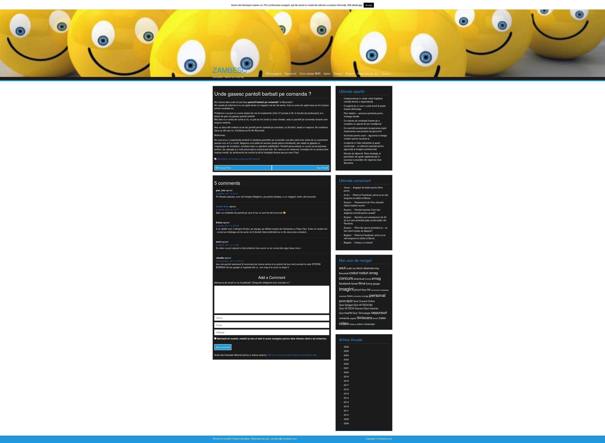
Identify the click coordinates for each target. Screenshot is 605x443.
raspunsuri (379, 312)
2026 (346, 346)
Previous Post (224, 167)
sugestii (353, 318)
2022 (346, 363)
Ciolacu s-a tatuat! (363, 242)
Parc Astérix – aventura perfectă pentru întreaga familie (363, 115)
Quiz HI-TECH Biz (363, 304)
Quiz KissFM (345, 313)
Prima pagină (273, 73)
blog (377, 268)
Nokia (350, 295)
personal (377, 295)
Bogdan (347, 235)
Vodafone (352, 324)
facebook (345, 283)
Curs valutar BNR (310, 73)
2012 (346, 406)
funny (369, 283)
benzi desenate (365, 268)
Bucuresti (222, 158)
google (376, 283)
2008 (346, 423)
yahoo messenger (366, 324)
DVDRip (368, 279)
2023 (346, 359)
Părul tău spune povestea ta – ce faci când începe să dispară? (365, 229)
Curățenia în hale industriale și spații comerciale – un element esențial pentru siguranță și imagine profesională (364, 146)
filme (362, 283)
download (359, 278)
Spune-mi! (291, 73)
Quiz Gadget (346, 304)
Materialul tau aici (367, 73)
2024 (346, 355)
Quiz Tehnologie (361, 313)
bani (354, 268)
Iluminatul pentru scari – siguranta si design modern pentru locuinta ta (365, 137)
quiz (349, 300)
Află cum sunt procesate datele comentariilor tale (292, 354)
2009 (346, 419)
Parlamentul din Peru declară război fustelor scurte (363, 204)
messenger (384, 290)
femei (354, 283)
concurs (346, 278)
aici (360, 5)
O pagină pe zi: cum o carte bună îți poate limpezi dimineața (365, 107)
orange (365, 295)
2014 (346, 397)
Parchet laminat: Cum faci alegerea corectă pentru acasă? (362, 211)
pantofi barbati (252, 158)
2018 (346, 380)
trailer (382, 318)
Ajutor (327, 73)
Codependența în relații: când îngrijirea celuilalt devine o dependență (363, 100)
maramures (375, 290)
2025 (346, 351)
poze (342, 301)
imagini (346, 289)
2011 (346, 410)
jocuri (357, 289)
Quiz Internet (371, 308)
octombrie (357, 296)
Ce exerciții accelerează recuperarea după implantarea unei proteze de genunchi (365, 129)
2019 (346, 376)
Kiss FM (366, 289)
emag (376, 278)
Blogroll (350, 73)
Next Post (322, 167)
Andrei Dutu (222, 206)
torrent (375, 318)
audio (349, 268)
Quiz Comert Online (364, 301)
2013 (346, 402)
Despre (338, 73)
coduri (353, 272)
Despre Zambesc (241, 438)
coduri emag (368, 272)
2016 (346, 389)
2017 (346, 385)
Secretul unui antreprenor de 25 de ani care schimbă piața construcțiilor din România (365, 220)
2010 (346, 414)
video (344, 323)
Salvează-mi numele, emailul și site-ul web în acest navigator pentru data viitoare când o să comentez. (272, 338)
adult (342, 268)
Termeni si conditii (222, 438)
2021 (346, 368)
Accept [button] (369, 5)
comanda (232, 158)
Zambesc (230, 70)
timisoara (364, 317)
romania (344, 318)
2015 (346, 393)
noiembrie (342, 296)
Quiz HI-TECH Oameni (351, 308)
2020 (346, 372)
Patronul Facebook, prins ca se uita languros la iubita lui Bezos (366, 196)
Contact (386, 73)
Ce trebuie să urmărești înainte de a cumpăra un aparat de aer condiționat (362, 122)
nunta (241, 158)
